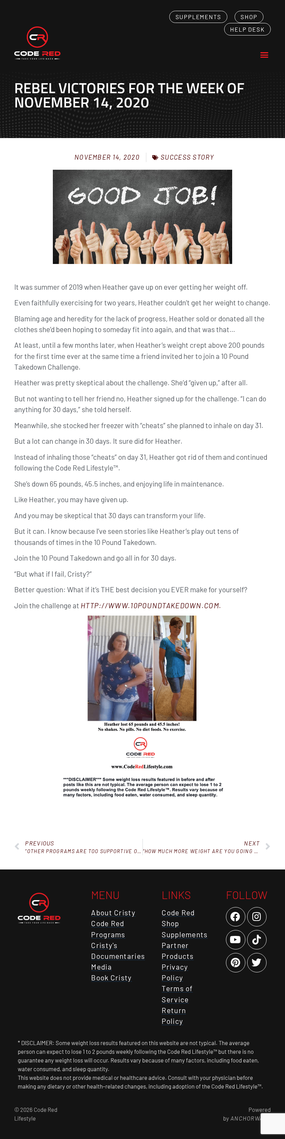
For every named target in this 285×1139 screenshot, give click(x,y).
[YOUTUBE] (235, 939)
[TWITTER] (257, 962)
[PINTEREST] (235, 962)
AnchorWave (250, 1118)
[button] (264, 54)
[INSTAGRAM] (257, 917)
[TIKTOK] (257, 939)
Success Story (187, 157)
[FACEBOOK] (235, 917)
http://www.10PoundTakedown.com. (151, 605)
